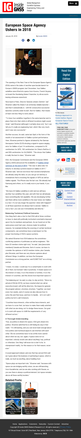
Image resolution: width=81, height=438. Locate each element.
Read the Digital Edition (66, 75)
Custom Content (54, 424)
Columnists (33, 424)
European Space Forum (64, 121)
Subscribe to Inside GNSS (66, 149)
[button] (73, 16)
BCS (45, 434)
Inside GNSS (42, 36)
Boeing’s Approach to (63, 115)
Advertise (65, 424)
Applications (23, 424)
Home (15, 424)
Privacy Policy (65, 427)
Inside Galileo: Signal (63, 118)
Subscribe (42, 424)
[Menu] (76, 3)
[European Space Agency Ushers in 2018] (28, 63)
